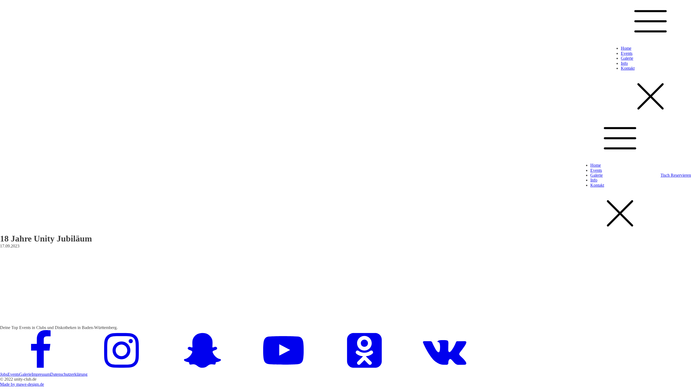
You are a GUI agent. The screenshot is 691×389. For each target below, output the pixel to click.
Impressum (41, 374)
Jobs (4, 374)
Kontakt (628, 68)
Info (624, 63)
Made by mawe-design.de (22, 384)
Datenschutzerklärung (68, 374)
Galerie (627, 58)
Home (626, 48)
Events (626, 53)
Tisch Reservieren (675, 175)
